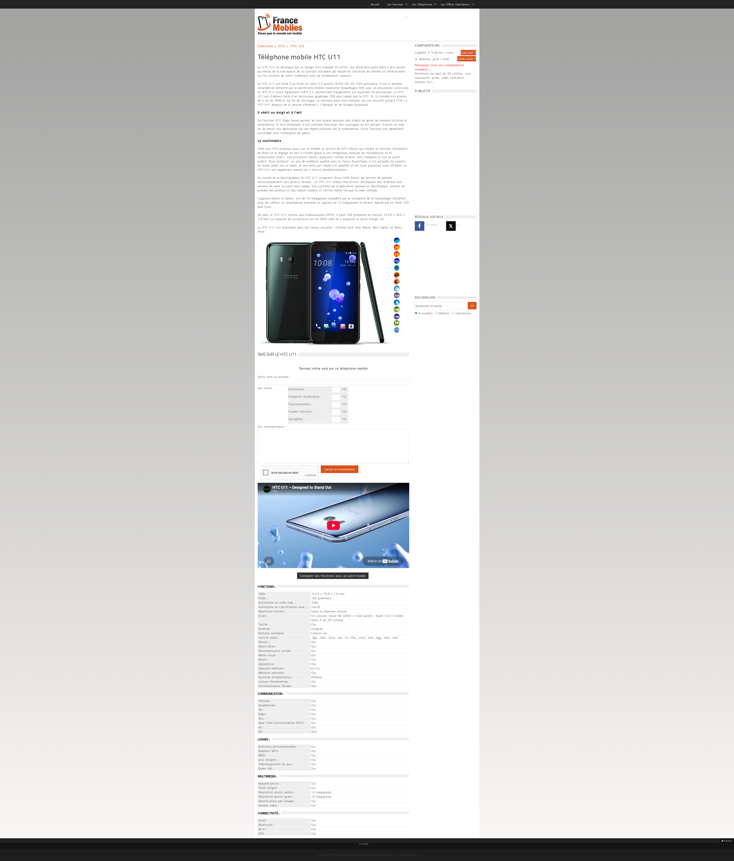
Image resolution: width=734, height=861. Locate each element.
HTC (281, 46)
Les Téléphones (422, 4)
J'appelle (420, 52)
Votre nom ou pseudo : (274, 377)
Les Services (395, 4)
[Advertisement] (407, 24)
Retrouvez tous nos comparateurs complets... (439, 67)
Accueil (375, 4)
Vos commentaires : (272, 426)
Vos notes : (266, 388)
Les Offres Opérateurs (455, 4)
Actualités (425, 313)
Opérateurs (463, 313)
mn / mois (445, 52)
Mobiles (444, 313)
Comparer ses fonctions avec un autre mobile (332, 575)
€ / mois (443, 59)
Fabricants (265, 46)
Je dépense (423, 59)
